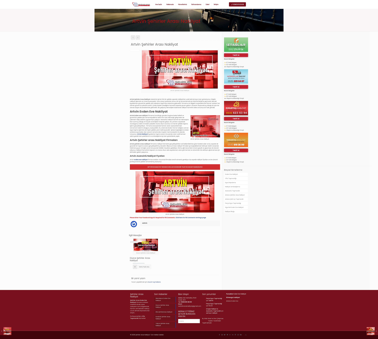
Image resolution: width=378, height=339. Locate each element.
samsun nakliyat (211, 313)
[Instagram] (238, 335)
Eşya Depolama (230, 183)
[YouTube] (230, 335)
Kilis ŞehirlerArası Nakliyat (164, 312)
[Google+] (222, 335)
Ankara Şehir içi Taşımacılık (234, 199)
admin (144, 223)
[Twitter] (225, 335)
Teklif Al (236, 55)
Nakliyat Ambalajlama (232, 187)
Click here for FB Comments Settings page (191, 218)
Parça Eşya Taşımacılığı (233, 203)
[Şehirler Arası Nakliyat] (141, 4)
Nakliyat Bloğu (230, 211)
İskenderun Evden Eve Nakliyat (163, 299)
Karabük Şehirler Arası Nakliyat (163, 318)
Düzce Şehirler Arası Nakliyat (140, 259)
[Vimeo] (227, 335)
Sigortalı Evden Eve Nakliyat (234, 207)
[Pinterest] (235, 335)
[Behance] (241, 335)
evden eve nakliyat (141, 160)
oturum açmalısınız (154, 282)
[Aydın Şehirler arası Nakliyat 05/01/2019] (372, 331)
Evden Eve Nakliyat (231, 174)
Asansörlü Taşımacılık (232, 191)
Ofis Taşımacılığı (230, 178)
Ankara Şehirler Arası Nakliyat (235, 195)
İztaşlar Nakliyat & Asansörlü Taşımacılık (213, 310)
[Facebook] (219, 335)
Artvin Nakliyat (142, 134)
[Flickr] (233, 335)
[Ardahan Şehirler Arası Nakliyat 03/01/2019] (5, 331)
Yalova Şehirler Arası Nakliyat (162, 324)
